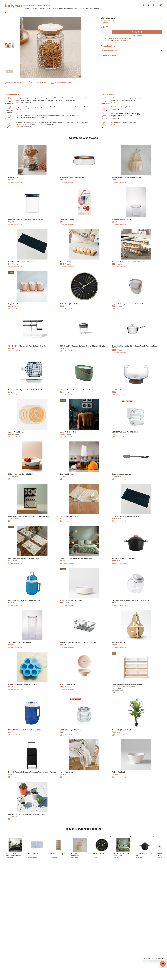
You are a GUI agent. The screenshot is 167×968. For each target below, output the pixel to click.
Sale (91, 8)
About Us (160, 1)
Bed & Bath (42, 8)
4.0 (109, 20)
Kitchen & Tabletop (57, 8)
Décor (48, 8)
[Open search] (67, 4)
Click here (19, 102)
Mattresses (34, 8)
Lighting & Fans (68, 8)
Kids (76, 8)
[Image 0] (8, 45)
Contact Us (153, 1)
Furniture (26, 8)
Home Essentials (83, 8)
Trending (96, 8)
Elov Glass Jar (12, 13)
